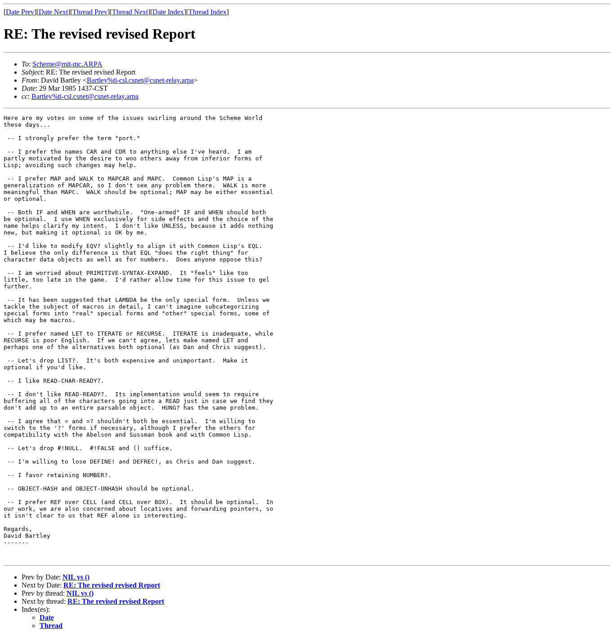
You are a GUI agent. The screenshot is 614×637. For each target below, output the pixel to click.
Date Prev (20, 12)
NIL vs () (75, 577)
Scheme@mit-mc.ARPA (67, 64)
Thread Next (130, 12)
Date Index (168, 12)
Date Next (53, 12)
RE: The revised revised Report (111, 585)
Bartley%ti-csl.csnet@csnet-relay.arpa (140, 80)
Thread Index (207, 12)
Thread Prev (89, 12)
